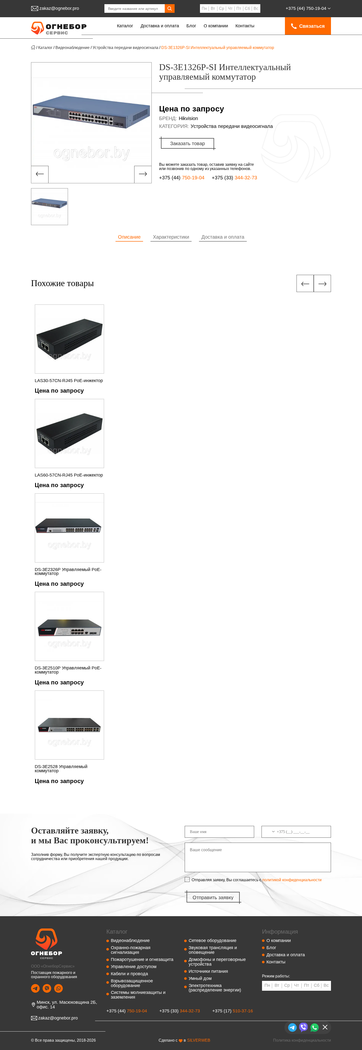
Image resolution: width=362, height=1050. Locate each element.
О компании (216, 25)
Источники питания (208, 971)
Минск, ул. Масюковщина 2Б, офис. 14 (67, 1004)
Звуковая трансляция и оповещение (213, 950)
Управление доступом (133, 966)
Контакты (244, 25)
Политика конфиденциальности (302, 1040)
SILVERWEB (198, 1040)
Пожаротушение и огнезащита (142, 959)
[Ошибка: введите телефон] (296, 833)
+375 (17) (232, 1011)
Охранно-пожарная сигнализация (130, 950)
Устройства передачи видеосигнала (125, 48)
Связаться (312, 26)
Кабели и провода (129, 973)
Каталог (125, 25)
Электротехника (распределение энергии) (215, 988)
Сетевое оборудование (212, 940)
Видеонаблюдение (72, 48)
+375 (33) (234, 178)
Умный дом (200, 978)
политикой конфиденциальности (292, 880)
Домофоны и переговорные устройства (217, 962)
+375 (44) (306, 8)
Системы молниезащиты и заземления (138, 995)
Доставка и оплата (160, 25)
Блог (191, 25)
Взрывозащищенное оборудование (132, 983)
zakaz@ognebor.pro (59, 8)
